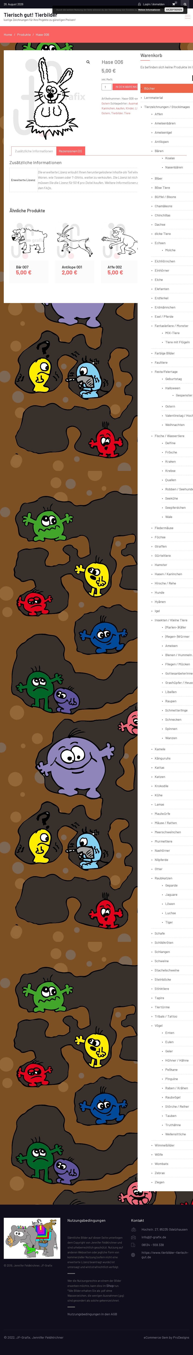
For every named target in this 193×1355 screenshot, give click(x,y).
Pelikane (171, 1069)
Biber (158, 178)
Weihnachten (175, 425)
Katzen (160, 777)
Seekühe (171, 498)
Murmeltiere (163, 841)
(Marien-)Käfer (175, 627)
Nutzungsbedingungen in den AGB (92, 1314)
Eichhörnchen (165, 261)
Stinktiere (162, 988)
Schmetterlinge (176, 710)
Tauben (170, 1116)
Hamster (161, 565)
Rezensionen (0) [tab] (70, 151)
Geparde (171, 885)
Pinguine (171, 1079)
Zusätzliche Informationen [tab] (34, 151)
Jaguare (171, 894)
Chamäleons (163, 206)
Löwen (170, 904)
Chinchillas (162, 215)
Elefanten (162, 289)
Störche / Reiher (177, 1106)
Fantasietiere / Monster (171, 326)
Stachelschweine (167, 970)
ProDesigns (181, 1337)
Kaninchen (108, 108)
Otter (158, 869)
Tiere (127, 113)
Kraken (170, 461)
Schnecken (173, 719)
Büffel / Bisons (165, 197)
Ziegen (159, 1182)
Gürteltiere (163, 555)
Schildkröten (164, 942)
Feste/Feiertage (166, 371)
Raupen (170, 701)
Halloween (172, 388)
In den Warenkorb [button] (29, 245)
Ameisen (171, 646)
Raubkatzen (163, 878)
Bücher (149, 88)
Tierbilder (117, 113)
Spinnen (171, 729)
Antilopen (162, 141)
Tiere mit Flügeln (177, 342)
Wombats (161, 1164)
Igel (157, 611)
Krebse (170, 470)
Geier (169, 1051)
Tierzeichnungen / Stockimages (167, 107)
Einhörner (162, 270)
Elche (159, 279)
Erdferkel (161, 298)
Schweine (162, 961)
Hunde (159, 592)
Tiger (169, 922)
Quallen (170, 480)
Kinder (130, 108)
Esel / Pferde (164, 316)
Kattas (159, 767)
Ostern (106, 103)
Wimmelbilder (165, 1145)
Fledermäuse (164, 528)
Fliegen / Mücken (177, 664)
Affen (159, 114)
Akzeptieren (174, 9)
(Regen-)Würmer (177, 636)
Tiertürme (162, 1007)
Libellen (171, 692)
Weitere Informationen (149, 9)
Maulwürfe (162, 813)
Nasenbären (174, 167)
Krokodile (161, 786)
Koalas (170, 158)
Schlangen (162, 952)
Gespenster (184, 395)
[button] (88, 62)
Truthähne (173, 1125)
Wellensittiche (175, 1134)
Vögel (158, 1025)
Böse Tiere (162, 187)
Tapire (159, 998)
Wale (168, 517)
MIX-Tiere (172, 333)
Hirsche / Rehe (165, 583)
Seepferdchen (175, 507)
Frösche (171, 452)
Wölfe (159, 1154)
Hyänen (160, 601)
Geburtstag (173, 379)
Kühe (158, 795)
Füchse (160, 537)
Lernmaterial (153, 97)
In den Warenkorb (129, 86)
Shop (110, 1285)
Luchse (170, 913)
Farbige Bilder (165, 353)
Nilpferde (161, 860)
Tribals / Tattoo (166, 1016)
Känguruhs (163, 758)
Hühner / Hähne (177, 1060)
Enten (169, 1033)
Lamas (159, 804)
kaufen (120, 108)
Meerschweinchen (168, 832)
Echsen (160, 243)
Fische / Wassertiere (169, 436)
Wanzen (171, 738)
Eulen (169, 1042)
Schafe (160, 933)
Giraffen (161, 546)
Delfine (170, 443)
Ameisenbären (165, 123)
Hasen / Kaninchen (168, 574)
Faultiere (161, 362)
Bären (159, 151)
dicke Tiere (163, 234)
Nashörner (162, 850)
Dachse (160, 224)
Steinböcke (163, 979)
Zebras (160, 1173)
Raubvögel (172, 1097)
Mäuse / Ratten (166, 823)
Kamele (160, 749)
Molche (170, 250)
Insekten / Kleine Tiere (171, 620)
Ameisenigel (163, 132)
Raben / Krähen (176, 1088)
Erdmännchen (165, 307)
